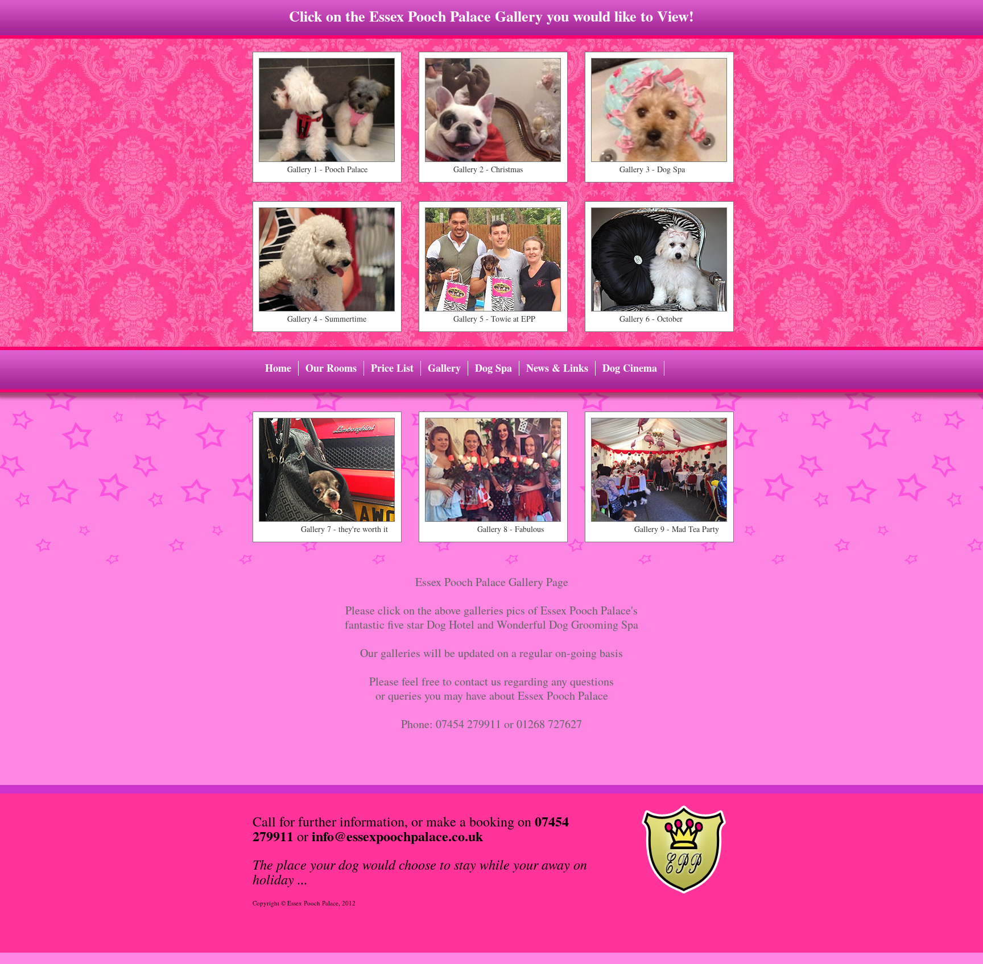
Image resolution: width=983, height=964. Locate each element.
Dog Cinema (629, 368)
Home (278, 368)
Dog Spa (493, 368)
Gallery (444, 368)
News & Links (557, 368)
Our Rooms (331, 368)
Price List (392, 368)
